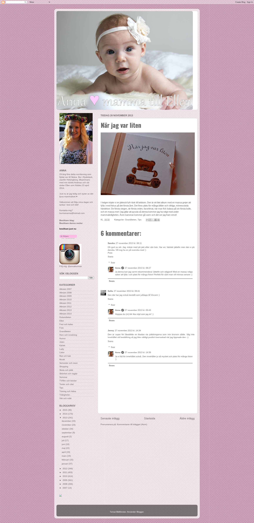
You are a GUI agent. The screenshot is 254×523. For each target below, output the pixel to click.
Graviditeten (130, 220)
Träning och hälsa (67, 391)
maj (64, 448)
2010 (65, 476)
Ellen (61, 321)
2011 (65, 472)
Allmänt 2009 (65, 296)
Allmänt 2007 (65, 289)
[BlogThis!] (150, 219)
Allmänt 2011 (65, 303)
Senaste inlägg (110, 418)
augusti (65, 436)
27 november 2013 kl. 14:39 (138, 352)
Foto (61, 328)
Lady (61, 349)
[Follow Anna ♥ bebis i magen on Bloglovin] (68, 238)
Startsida (149, 418)
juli (63, 440)
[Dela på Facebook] (155, 219)
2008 (65, 484)
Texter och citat (66, 384)
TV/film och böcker (68, 381)
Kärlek (62, 345)
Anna (117, 268)
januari (65, 464)
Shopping (63, 366)
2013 (65, 418)
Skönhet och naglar (68, 374)
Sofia (110, 291)
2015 (65, 410)
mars (64, 456)
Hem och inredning (68, 335)
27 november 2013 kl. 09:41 (127, 291)
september (67, 433)
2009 (65, 480)
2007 (65, 488)
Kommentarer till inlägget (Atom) (132, 424)
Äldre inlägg (187, 418)
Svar (113, 263)
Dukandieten (65, 317)
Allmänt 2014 (65, 314)
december (67, 421)
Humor (62, 338)
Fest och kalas (66, 324)
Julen (61, 342)
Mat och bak (65, 356)
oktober (65, 429)
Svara (110, 257)
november (67, 425)
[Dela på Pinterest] (158, 219)
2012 (65, 469)
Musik (62, 359)
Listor (62, 352)
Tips (139, 220)
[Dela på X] (152, 219)
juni (64, 444)
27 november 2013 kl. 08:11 (129, 243)
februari (66, 460)
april (64, 452)
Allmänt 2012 (65, 307)
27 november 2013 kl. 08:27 (138, 268)
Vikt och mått (65, 398)
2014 (65, 414)
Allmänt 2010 (65, 300)
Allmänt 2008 (65, 293)
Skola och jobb (66, 370)
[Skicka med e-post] (147, 219)
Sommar (63, 377)
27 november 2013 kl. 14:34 (128, 330)
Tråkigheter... (65, 395)
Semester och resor (68, 363)
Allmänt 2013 (65, 310)
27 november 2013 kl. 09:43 (138, 310)
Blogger (140, 512)
